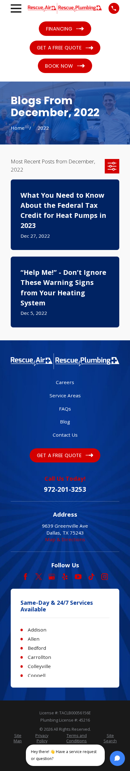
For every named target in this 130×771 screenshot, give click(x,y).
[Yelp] (65, 576)
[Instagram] (104, 576)
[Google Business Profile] (51, 576)
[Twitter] (38, 576)
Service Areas (65, 395)
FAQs (65, 408)
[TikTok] (91, 576)
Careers (65, 382)
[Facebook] (25, 576)
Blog (65, 421)
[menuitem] (18, 738)
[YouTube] (78, 576)
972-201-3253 (65, 489)
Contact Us (65, 435)
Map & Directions (65, 539)
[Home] (65, 8)
